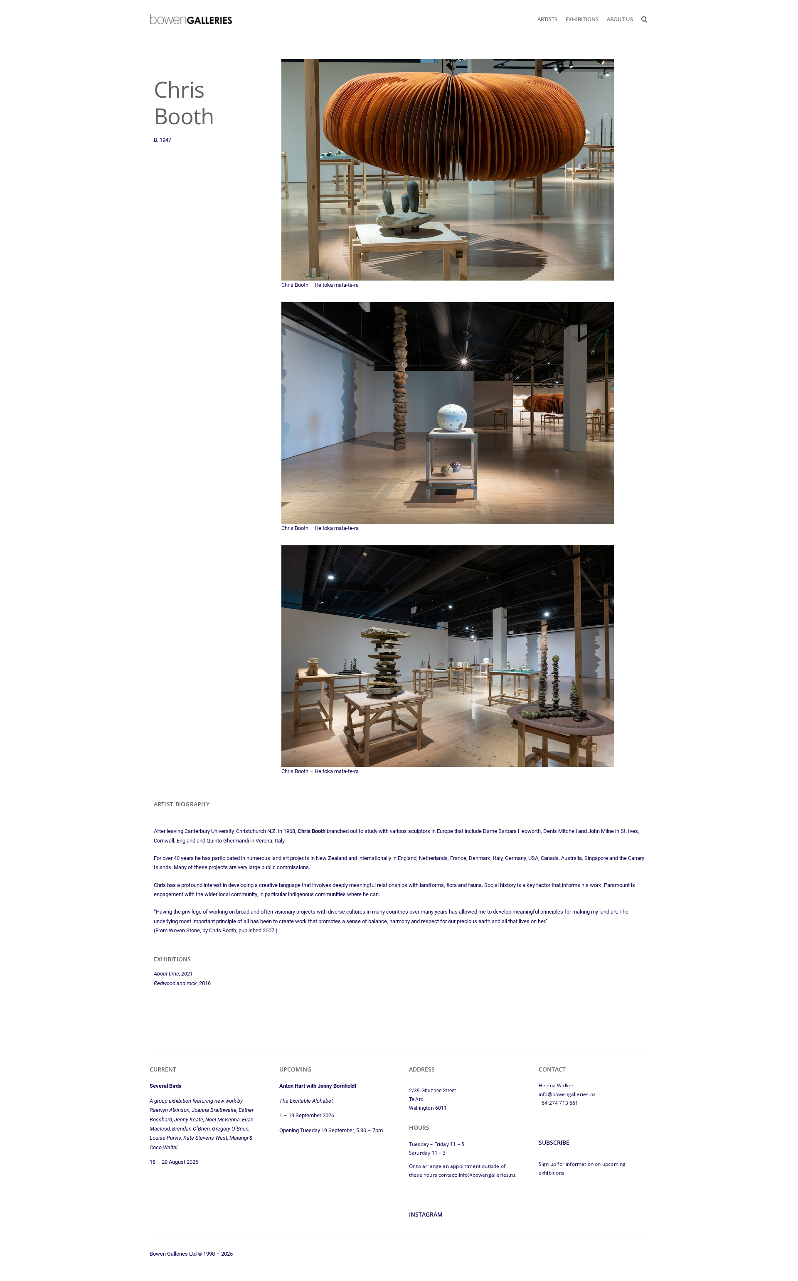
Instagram (426, 1214)
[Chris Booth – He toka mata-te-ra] (447, 63)
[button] (644, 19)
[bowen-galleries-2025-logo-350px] (191, 16)
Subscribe (554, 1142)
